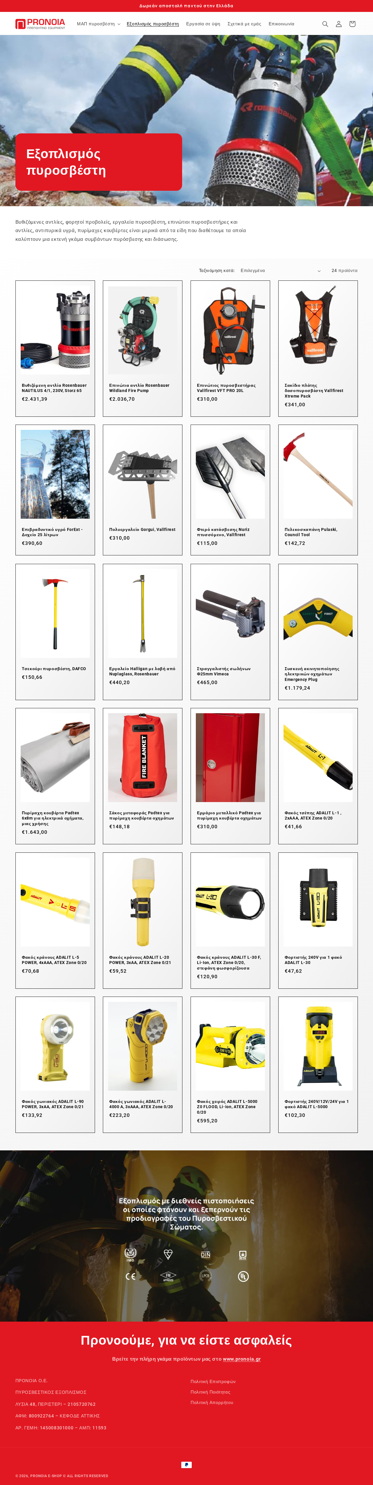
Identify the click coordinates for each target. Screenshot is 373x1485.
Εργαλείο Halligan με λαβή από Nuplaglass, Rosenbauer (142, 671)
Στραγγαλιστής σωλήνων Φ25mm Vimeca (224, 671)
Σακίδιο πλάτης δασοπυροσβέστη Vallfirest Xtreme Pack (314, 390)
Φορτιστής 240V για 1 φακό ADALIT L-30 (313, 960)
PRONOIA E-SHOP (46, 1476)
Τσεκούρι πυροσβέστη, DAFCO (54, 668)
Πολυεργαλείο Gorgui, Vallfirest (142, 529)
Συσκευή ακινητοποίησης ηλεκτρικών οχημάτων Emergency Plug (312, 674)
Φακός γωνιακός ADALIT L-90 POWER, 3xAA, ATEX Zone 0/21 (53, 1104)
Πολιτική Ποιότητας (210, 1392)
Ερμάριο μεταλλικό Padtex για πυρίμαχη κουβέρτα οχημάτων (229, 815)
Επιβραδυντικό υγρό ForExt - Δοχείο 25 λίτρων (52, 532)
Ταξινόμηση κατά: (217, 270)
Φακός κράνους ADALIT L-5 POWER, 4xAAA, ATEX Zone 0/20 (54, 960)
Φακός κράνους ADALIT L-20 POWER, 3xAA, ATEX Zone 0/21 (140, 960)
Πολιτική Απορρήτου (212, 1402)
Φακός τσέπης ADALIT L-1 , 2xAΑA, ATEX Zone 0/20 (313, 815)
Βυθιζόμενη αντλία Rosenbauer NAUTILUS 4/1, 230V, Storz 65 (54, 388)
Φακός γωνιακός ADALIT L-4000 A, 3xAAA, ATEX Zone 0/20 (141, 1104)
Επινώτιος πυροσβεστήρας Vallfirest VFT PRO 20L (226, 388)
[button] (98, 23)
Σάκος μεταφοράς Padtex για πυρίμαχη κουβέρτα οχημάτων (141, 815)
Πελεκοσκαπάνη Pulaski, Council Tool (311, 532)
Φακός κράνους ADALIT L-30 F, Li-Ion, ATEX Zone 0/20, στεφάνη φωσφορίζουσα (229, 962)
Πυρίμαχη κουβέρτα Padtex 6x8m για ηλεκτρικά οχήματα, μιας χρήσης (53, 818)
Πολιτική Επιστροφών (213, 1381)
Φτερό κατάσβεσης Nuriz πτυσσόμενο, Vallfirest (223, 532)
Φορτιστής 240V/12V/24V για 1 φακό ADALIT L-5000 (317, 1104)
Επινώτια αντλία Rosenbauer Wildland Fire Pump (139, 388)
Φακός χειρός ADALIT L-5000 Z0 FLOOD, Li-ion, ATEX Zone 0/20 (227, 1107)
